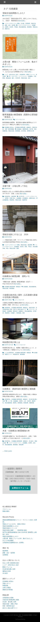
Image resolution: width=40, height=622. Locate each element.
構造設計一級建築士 (18, 311)
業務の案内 (6, 511)
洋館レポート (7, 583)
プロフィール (7, 509)
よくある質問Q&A (9, 352)
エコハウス (14, 76)
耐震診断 (25, 403)
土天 (25, 401)
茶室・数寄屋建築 (9, 129)
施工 (13, 78)
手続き (30, 246)
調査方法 (7, 29)
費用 (18, 248)
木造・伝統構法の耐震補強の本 (16, 430)
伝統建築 (30, 76)
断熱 (4, 78)
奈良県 (11, 27)
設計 (29, 78)
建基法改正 (32, 198)
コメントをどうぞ (20, 119)
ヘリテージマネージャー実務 (12, 23)
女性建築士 (25, 198)
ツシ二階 (9, 401)
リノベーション (23, 76)
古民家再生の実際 (8, 598)
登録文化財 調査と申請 (10, 604)
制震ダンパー (8, 354)
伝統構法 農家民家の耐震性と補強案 (19, 388)
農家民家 (31, 403)
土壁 (35, 76)
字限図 (16, 27)
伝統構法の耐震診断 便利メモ (16, 276)
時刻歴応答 (16, 354)
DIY (9, 76)
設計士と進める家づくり (19, 309)
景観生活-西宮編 (8, 589)
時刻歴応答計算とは (11, 342)
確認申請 (24, 200)
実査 (26, 246)
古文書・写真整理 (25, 23)
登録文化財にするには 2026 (15, 234)
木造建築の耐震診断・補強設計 (23, 127)
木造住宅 (17, 78)
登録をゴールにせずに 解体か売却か (14, 524)
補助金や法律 (7, 571)
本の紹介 (31, 441)
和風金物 (5, 585)
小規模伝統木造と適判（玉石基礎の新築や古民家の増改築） (20, 296)
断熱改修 (8, 78)
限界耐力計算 (30, 131)
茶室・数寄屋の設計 (9, 606)
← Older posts (7, 451)
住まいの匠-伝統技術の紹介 (11, 563)
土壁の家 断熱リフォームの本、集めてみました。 (20, 62)
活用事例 (5, 555)
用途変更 (12, 200)
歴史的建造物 (22, 27)
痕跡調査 (29, 27)
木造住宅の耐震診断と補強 (11, 600)
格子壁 (31, 129)
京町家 (6, 198)
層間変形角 (25, 129)
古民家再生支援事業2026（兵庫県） (14, 542)
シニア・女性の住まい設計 (11, 74)
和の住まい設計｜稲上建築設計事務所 (23, 615)
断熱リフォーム (31, 74)
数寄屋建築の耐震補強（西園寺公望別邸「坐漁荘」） (20, 115)
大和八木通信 (7, 587)
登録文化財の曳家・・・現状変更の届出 (15, 530)
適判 (23, 313)
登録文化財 (24, 78)
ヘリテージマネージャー (24, 25)
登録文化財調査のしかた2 (10, 526)
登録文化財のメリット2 (10, 528)
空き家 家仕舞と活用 (9, 602)
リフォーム (31, 309)
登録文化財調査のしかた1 (14, 13)
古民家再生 (22, 74)
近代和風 (23, 131)
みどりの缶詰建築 (8, 540)
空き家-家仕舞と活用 (9, 569)
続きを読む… (22, 21)
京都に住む (12, 198)
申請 (7, 248)
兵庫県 (6, 27)
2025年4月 (21, 196)
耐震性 (15, 403)
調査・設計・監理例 (10, 25)
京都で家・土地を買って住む (15, 186)
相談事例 (13, 196)
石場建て (13, 313)
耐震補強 (17, 131)
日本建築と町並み (9, 127)
